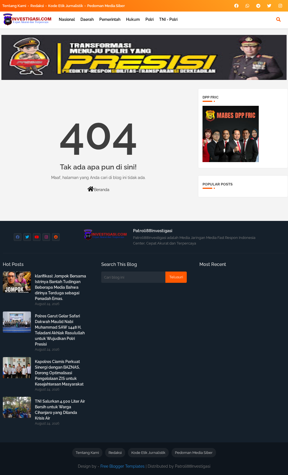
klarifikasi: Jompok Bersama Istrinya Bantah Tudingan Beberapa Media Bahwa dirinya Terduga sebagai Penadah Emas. (60, 287)
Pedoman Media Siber (106, 6)
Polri (149, 19)
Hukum (133, 19)
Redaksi (37, 6)
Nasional (67, 19)
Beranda (101, 189)
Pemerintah (109, 19)
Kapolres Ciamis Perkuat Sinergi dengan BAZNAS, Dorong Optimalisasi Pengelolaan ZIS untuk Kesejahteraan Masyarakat (59, 372)
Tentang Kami (14, 6)
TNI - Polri (168, 19)
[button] (278, 19)
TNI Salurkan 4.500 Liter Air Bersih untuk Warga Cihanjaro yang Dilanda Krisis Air (60, 409)
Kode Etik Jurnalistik (65, 6)
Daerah (87, 19)
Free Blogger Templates (122, 466)
